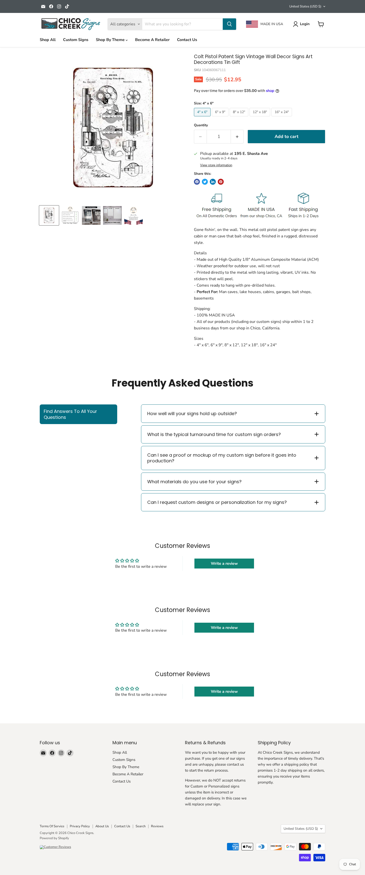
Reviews (157, 826)
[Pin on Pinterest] (221, 182)
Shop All (48, 40)
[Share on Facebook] (197, 182)
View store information (216, 165)
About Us (102, 826)
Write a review (224, 563)
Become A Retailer (152, 40)
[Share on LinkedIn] (213, 182)
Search (141, 826)
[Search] (229, 24)
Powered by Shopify (54, 838)
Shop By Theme (111, 40)
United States (305, 6)
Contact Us (187, 40)
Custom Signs (75, 40)
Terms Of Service (52, 826)
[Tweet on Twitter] (205, 182)
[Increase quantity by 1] (237, 136)
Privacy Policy (80, 826)
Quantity (201, 125)
